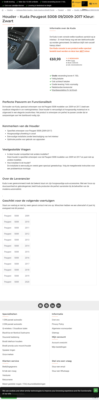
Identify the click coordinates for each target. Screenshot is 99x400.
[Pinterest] (46, 305)
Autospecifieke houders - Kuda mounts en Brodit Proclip (35, 10)
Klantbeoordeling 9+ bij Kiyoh (64, 90)
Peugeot (61, 10)
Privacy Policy (18, 394)
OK (96, 390)
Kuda (73, 61)
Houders (10, 10)
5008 (69, 10)
